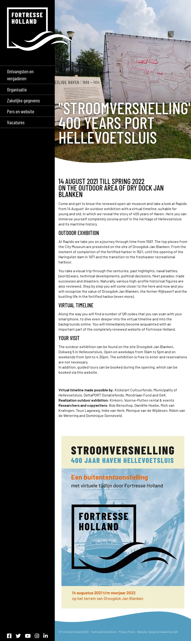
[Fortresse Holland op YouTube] (28, 635)
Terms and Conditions (104, 631)
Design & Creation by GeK (163, 631)
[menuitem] (27, 75)
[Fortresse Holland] (40, 29)
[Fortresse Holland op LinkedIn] (45, 635)
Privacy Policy (127, 631)
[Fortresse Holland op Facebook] (9, 635)
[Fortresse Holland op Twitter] (18, 635)
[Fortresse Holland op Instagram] (37, 635)
